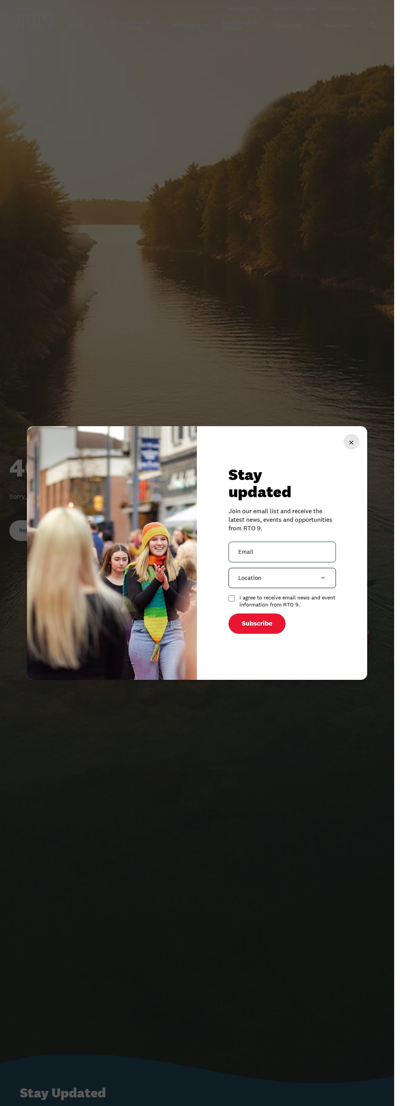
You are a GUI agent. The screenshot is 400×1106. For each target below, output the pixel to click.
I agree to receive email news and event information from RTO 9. (287, 601)
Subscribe (257, 623)
